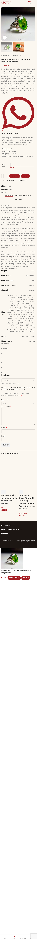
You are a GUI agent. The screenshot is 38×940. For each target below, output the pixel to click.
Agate (25, 743)
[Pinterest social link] (11, 193)
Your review (6, 406)
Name (4, 428)
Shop (9, 55)
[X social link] (9, 193)
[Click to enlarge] (5, 38)
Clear (12, 167)
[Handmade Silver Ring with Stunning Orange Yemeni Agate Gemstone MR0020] (27, 522)
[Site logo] (7, 2)
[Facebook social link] (7, 193)
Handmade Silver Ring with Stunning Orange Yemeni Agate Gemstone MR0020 (27, 732)
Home (3, 55)
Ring (21, 55)
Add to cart (14, 176)
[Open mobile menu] (34, 2)
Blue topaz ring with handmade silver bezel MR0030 (9, 730)
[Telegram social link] (15, 193)
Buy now (25, 176)
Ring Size (3, 166)
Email (4, 436)
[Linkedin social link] (13, 193)
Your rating (6, 400)
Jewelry (15, 55)
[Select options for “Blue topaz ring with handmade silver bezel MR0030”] (3, 722)
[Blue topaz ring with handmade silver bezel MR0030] (9, 522)
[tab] (9, 195)
